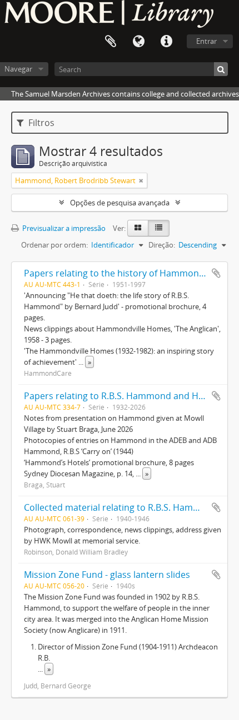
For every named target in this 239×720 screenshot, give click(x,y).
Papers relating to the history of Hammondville (122, 273)
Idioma (138, 42)
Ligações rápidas (166, 42)
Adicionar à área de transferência (216, 273)
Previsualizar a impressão (63, 228)
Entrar (206, 41)
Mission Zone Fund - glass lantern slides (107, 574)
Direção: (161, 245)
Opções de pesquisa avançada (120, 203)
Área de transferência (111, 42)
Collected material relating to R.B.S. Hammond (121, 507)
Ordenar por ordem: (54, 245)
